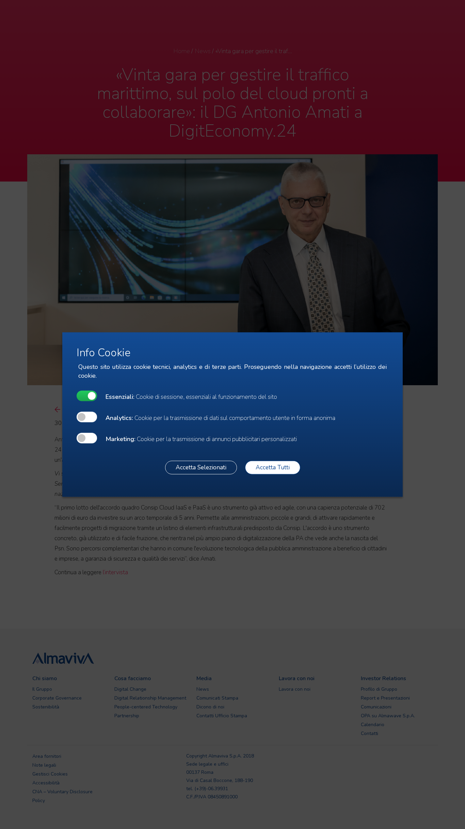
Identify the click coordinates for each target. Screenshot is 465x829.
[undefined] (87, 395)
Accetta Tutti (273, 467)
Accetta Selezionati (201, 467)
